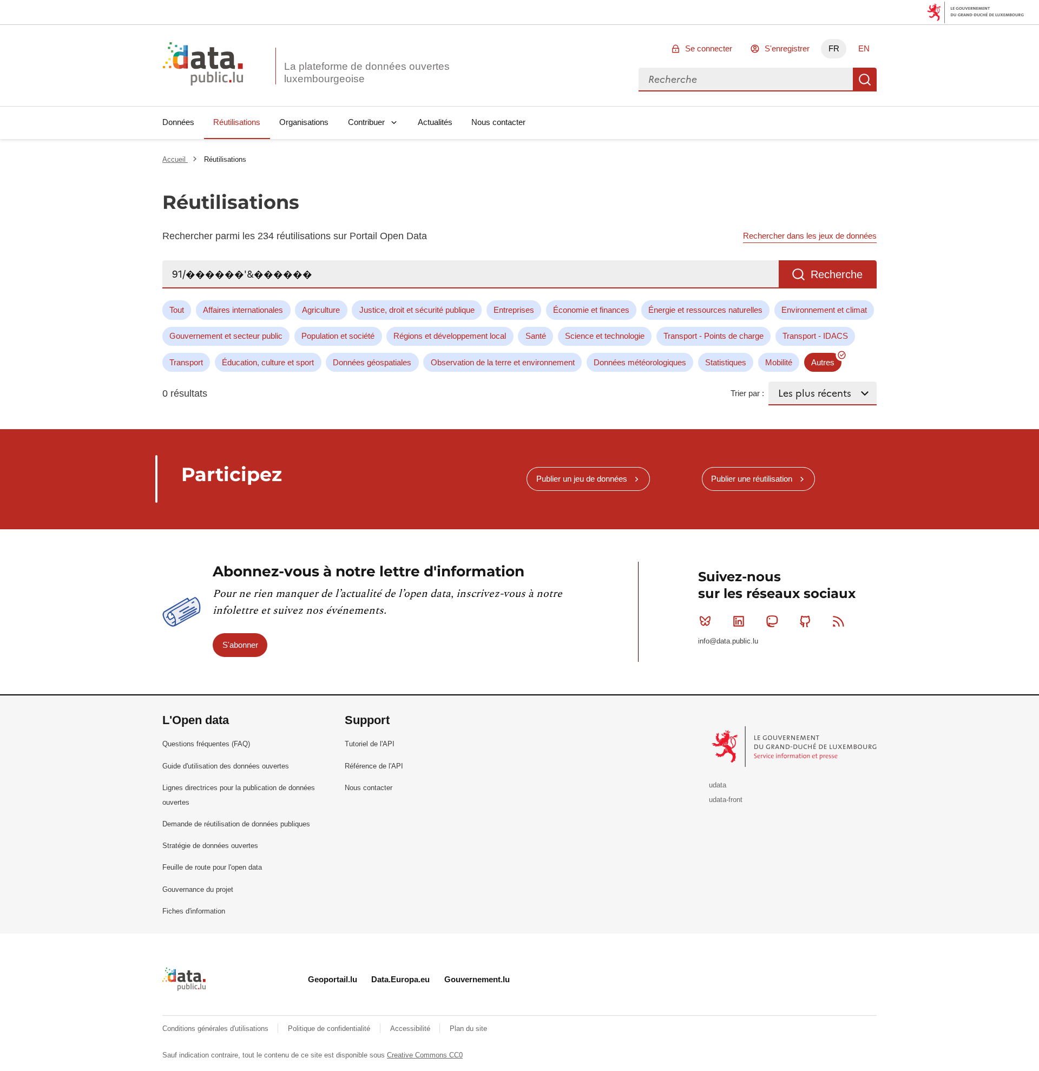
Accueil (175, 159)
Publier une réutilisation (751, 478)
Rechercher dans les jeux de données (810, 235)
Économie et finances (591, 309)
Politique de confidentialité (330, 1028)
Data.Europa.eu (400, 979)
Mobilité (778, 362)
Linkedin (739, 621)
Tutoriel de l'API (369, 744)
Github (805, 621)
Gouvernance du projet (197, 889)
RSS (839, 621)
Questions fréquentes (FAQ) (206, 744)
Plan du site (468, 1028)
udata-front (725, 800)
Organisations (303, 122)
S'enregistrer (787, 48)
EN (864, 48)
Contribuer (366, 122)
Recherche (865, 79)
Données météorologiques (640, 362)
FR (833, 48)
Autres (822, 362)
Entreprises (514, 309)
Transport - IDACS (815, 335)
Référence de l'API (374, 766)
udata (717, 785)
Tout (176, 309)
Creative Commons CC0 (425, 1055)
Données (178, 122)
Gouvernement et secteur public (225, 335)
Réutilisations (236, 122)
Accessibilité (411, 1028)
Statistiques (725, 362)
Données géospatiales (372, 362)
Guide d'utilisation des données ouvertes (225, 766)
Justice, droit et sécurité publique (417, 309)
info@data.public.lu (728, 641)
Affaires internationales (243, 309)
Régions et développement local (449, 335)
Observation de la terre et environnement (503, 362)
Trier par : (747, 393)
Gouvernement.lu (477, 979)
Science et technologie (605, 335)
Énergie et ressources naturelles (705, 309)
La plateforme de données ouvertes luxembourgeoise (367, 72)
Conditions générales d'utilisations (216, 1028)
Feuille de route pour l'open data (212, 867)
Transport (186, 362)
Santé (535, 335)
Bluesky (705, 621)
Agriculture (321, 309)
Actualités (435, 122)
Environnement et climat (824, 309)
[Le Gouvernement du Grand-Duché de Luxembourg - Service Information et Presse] (795, 746)
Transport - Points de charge (713, 335)
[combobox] (746, 79)
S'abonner (240, 644)
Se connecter (708, 48)
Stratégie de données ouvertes (210, 846)
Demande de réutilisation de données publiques (236, 824)
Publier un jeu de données (581, 478)
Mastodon (772, 621)
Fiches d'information (193, 911)
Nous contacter (498, 122)
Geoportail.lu (332, 979)
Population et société (337, 335)
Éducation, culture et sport (268, 362)
